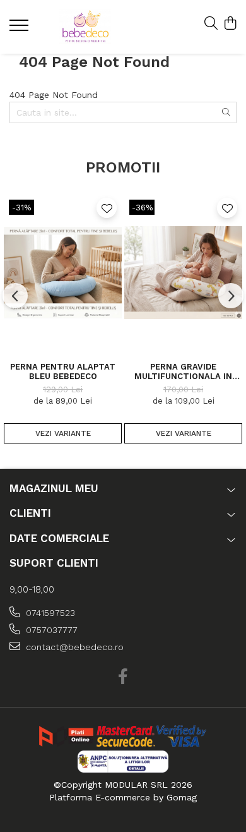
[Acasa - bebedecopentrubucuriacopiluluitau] (85, 26)
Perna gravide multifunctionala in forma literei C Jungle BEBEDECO (183, 371)
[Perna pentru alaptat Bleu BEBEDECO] (63, 272)
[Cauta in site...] (211, 24)
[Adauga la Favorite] (107, 208)
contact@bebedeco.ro (73, 647)
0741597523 (49, 613)
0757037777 (50, 630)
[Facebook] (123, 677)
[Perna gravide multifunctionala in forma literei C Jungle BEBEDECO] (183, 272)
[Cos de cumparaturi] (230, 24)
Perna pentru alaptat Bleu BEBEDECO (62, 371)
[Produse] (20, 29)
